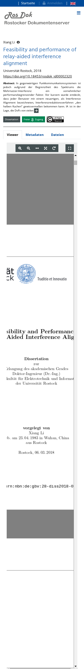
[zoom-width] (37, 148)
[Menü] (78, 13)
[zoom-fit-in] (45, 148)
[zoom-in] (20, 148)
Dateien (57, 134)
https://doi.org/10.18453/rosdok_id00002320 (37, 76)
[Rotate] (54, 148)
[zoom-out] (28, 148)
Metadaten (35, 134)
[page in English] (70, 3)
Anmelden (53, 3)
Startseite (28, 3)
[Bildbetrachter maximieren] (69, 148)
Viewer (12, 134)
